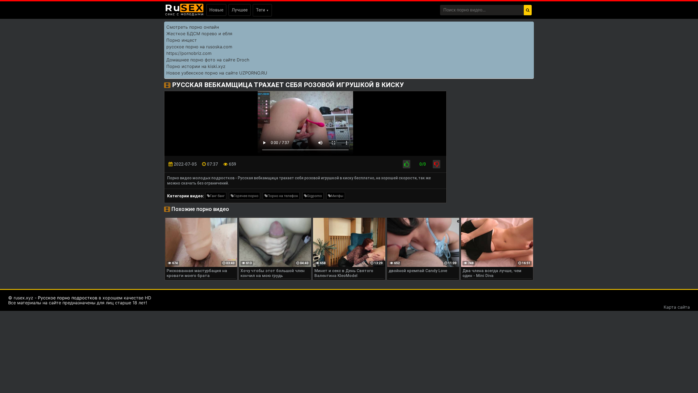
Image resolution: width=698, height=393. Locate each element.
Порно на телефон (282, 196)
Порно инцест (181, 40)
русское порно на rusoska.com (199, 46)
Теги (262, 10)
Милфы (337, 196)
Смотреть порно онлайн (192, 27)
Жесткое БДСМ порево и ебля (199, 33)
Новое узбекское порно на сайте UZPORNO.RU (216, 73)
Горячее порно (246, 196)
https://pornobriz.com (189, 53)
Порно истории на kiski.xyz (195, 66)
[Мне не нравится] (436, 164)
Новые (216, 10)
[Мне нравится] (406, 164)
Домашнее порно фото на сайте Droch (207, 59)
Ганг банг (217, 196)
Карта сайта (677, 307)
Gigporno (314, 196)
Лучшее (239, 10)
